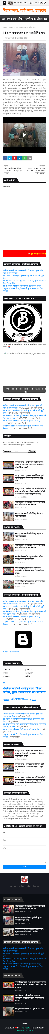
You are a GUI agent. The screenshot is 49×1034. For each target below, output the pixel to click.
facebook (7, 669)
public (27, 676)
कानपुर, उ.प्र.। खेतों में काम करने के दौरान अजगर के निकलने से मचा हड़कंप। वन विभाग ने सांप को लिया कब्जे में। (29, 464)
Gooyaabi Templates (24, 1030)
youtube (28, 669)
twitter (5, 673)
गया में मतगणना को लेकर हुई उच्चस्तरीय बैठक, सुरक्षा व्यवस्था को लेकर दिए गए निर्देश (29, 930)
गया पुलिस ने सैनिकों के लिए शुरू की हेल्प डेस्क (29, 1008)
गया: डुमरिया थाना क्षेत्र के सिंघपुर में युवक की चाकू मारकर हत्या (29, 514)
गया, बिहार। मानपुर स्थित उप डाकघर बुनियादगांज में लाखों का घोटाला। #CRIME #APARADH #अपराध (30, 984)
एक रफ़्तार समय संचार (31, 253)
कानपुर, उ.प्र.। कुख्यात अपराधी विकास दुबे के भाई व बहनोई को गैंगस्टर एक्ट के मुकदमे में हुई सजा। (29, 478)
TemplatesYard (25, 1028)
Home (24, 1023)
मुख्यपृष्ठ (5, 27)
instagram (29, 673)
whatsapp (7, 676)
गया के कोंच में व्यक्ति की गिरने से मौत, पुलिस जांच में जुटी (22, 285)
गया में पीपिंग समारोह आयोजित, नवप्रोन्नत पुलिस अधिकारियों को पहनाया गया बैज (30, 582)
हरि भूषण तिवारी (9, 38)
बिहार (10, 27)
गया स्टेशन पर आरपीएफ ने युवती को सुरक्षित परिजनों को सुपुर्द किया (28, 918)
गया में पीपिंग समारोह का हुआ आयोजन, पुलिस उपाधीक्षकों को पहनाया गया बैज (29, 557)
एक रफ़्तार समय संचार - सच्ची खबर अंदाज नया (24, 18)
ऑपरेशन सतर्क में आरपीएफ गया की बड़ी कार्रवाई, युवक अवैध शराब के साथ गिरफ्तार (30, 503)
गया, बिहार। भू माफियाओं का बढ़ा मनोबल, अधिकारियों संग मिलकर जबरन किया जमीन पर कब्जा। (29, 570)
